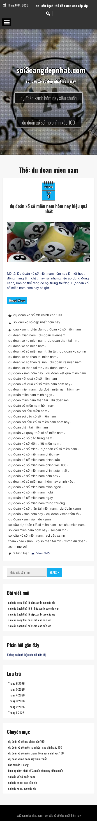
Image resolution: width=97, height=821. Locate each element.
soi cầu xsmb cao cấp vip (22, 782)
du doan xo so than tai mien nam (32, 357)
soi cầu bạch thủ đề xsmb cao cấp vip (29, 625)
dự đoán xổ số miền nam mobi (30, 492)
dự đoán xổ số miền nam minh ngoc (34, 487)
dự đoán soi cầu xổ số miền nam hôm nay (38, 422)
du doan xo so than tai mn (27, 362)
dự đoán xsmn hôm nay (25, 514)
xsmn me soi (17, 546)
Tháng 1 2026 (16, 712)
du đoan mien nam (22, 389)
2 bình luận (21, 553)
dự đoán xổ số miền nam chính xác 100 (37, 465)
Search (54, 572)
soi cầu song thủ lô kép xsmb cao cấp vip (31, 602)
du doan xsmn (55, 368)
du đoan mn (60, 400)
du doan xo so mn (73, 351)
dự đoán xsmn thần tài (62, 514)
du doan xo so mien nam (26, 346)
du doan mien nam (22, 335)
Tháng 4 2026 (16, 695)
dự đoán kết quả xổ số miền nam (32, 378)
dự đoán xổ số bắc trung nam (30, 438)
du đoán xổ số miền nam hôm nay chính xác (40, 481)
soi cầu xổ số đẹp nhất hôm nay (36, 322)
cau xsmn (20, 329)
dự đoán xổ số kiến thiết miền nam (33, 443)
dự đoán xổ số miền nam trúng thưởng (36, 503)
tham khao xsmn (20, 541)
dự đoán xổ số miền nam (59, 449)
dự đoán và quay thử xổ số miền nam (35, 433)
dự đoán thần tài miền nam (28, 427)
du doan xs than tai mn (25, 368)
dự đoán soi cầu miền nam (27, 411)
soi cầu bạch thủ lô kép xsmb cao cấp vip (31, 614)
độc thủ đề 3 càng (18, 764)
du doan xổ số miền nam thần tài (32, 351)
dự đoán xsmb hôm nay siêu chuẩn (27, 758)
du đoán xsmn (70, 508)
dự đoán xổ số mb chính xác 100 (37, 315)
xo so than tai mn (48, 541)
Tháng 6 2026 (16, 683)
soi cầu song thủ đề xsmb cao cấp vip (62, 3)
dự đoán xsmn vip (21, 519)
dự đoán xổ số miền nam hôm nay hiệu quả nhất (48, 208)
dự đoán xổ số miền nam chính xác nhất (37, 470)
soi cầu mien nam (72, 525)
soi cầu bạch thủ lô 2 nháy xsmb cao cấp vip (33, 608)
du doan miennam (52, 335)
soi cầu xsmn (55, 536)
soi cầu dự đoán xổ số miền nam (32, 525)
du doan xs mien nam (65, 362)
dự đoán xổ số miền (22, 449)
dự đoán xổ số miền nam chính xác (34, 460)
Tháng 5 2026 (16, 689)
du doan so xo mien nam (26, 340)
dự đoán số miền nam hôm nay (31, 405)
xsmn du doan (74, 541)
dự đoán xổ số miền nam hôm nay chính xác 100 (35, 747)
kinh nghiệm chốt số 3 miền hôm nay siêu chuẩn (35, 770)
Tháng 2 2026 (16, 706)
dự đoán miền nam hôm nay (59, 389)
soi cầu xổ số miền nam (25, 536)
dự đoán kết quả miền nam (66, 373)
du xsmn (44, 519)
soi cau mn (58, 530)
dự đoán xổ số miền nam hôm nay (33, 476)
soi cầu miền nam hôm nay (27, 530)
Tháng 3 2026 (16, 700)
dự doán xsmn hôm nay (25, 373)
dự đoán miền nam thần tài (28, 400)
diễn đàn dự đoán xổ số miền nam (56, 329)
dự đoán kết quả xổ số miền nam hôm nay (39, 384)
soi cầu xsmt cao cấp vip (22, 788)
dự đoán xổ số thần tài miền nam (32, 508)
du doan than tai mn (62, 340)
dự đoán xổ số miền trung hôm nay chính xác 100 (36, 753)
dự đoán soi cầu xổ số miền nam (32, 416)
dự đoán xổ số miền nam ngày (30, 498)
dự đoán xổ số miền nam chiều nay (34, 454)
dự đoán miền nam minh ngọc (30, 395)
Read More (17, 300)
